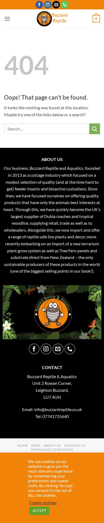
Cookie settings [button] (43, 503)
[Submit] (94, 128)
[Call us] (65, 5)
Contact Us (74, 445)
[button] (7, 18)
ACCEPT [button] (39, 511)
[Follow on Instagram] (48, 5)
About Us (52, 445)
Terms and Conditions (52, 449)
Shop (35, 445)
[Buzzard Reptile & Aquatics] (52, 18)
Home (22, 445)
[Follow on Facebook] (39, 5)
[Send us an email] (56, 5)
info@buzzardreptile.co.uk (58, 409)
